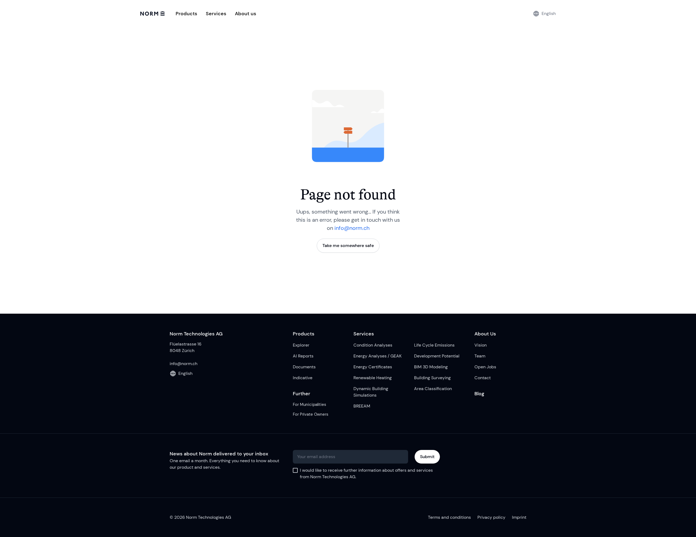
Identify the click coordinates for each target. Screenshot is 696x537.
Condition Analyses (372, 345)
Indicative (302, 378)
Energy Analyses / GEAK (377, 356)
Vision (480, 345)
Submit (427, 456)
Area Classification (433, 388)
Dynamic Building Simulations (370, 392)
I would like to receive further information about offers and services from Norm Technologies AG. (366, 473)
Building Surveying (432, 378)
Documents (304, 367)
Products (303, 334)
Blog (479, 393)
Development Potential (436, 356)
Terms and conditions (449, 517)
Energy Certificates (372, 367)
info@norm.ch (351, 228)
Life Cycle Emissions (434, 345)
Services (363, 334)
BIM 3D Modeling (431, 367)
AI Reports (303, 356)
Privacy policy (491, 517)
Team (479, 356)
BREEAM (361, 406)
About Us (485, 334)
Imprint (519, 517)
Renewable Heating (372, 378)
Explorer (301, 345)
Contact (482, 378)
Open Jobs (485, 367)
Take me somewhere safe (348, 245)
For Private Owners (310, 414)
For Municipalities (309, 404)
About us (245, 13)
